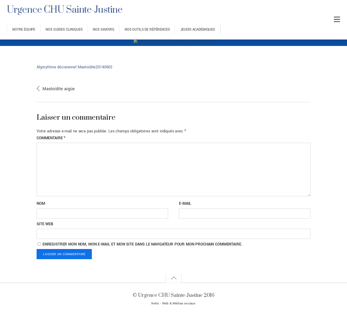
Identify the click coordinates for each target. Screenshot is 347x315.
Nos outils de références (147, 29)
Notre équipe (23, 29)
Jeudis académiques (197, 29)
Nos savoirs (103, 29)
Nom (41, 203)
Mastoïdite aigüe (58, 89)
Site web (45, 224)
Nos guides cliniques (64, 29)
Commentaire (51, 138)
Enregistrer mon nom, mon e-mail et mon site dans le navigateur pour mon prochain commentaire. (142, 244)
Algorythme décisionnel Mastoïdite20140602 (74, 67)
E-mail (185, 203)
